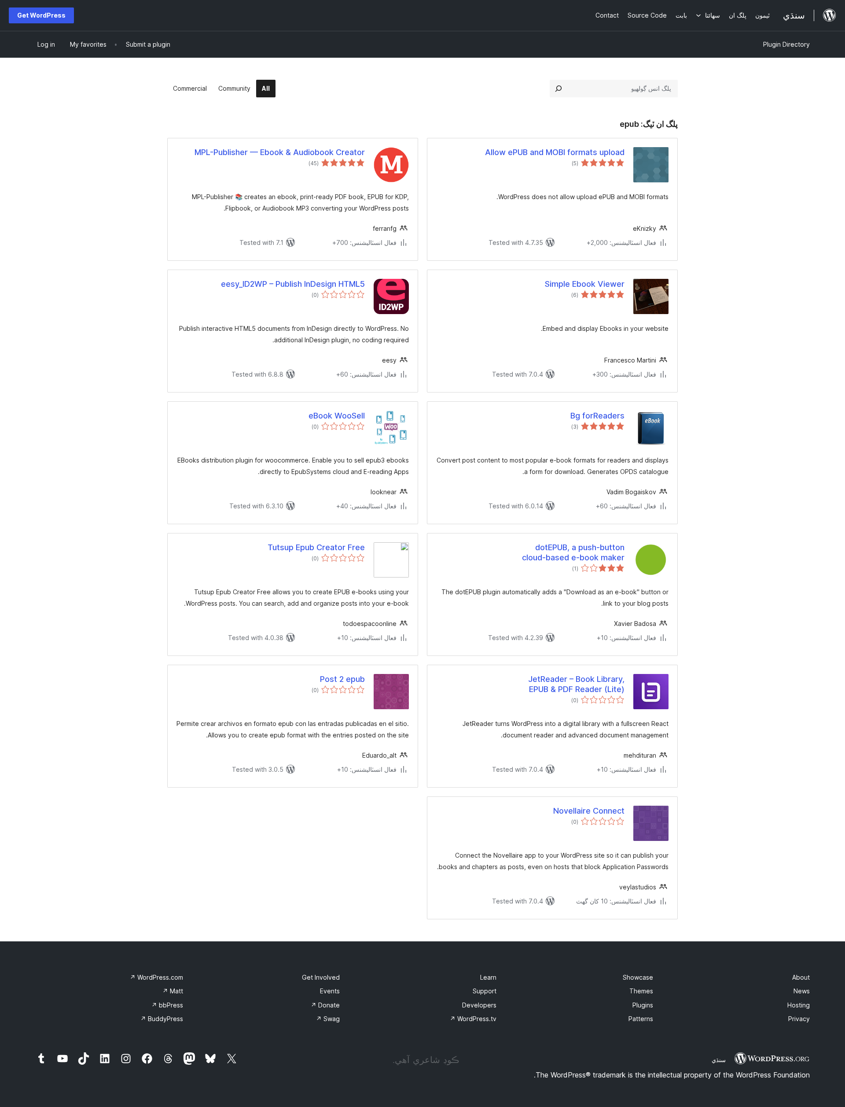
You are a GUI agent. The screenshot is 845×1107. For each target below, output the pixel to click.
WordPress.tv (473, 1018)
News (802, 991)
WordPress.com (156, 977)
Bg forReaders (597, 415)
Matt (172, 991)
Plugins (642, 1005)
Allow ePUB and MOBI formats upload (555, 152)
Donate (325, 1005)
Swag (328, 1018)
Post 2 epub (342, 679)
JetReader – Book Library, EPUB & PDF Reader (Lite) (576, 684)
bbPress (167, 1005)
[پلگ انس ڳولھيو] (558, 88)
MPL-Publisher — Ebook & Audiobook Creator (280, 152)
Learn (488, 977)
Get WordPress (41, 15)
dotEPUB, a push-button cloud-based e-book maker (573, 552)
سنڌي (719, 1059)
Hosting (798, 1005)
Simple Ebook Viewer (585, 284)
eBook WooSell (337, 415)
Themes (641, 991)
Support (484, 991)
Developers (479, 1005)
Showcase (638, 977)
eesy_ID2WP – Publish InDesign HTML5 (293, 284)
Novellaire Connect (589, 810)
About (801, 977)
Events (330, 991)
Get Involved (321, 977)
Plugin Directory (786, 44)
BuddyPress (161, 1018)
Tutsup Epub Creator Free (316, 547)
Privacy (799, 1018)
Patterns (640, 1018)
